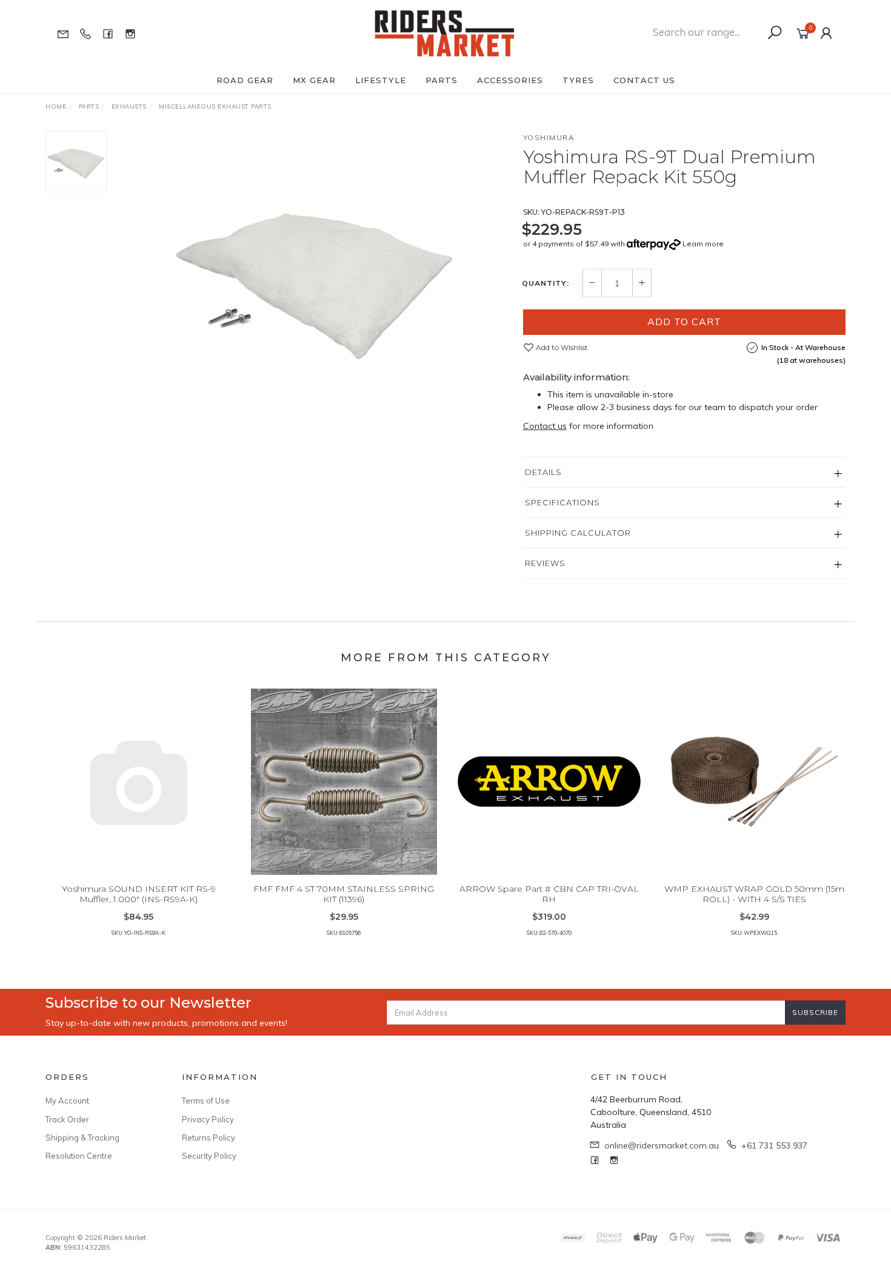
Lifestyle (380, 80)
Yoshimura (549, 137)
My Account (67, 1100)
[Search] (774, 32)
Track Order (67, 1119)
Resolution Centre (78, 1156)
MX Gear (314, 80)
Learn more (703, 243)
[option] (314, 276)
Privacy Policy (208, 1119)
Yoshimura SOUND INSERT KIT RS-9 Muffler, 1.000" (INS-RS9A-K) (139, 894)
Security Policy (209, 1156)
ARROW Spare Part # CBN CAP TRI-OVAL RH (549, 894)
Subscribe (815, 1012)
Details (543, 472)
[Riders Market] (445, 32)
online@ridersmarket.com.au (661, 1145)
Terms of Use (206, 1100)
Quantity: (545, 283)
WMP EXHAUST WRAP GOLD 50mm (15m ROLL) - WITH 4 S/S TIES (754, 894)
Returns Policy (208, 1137)
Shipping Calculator (578, 533)
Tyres (578, 80)
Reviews (545, 563)
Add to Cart (684, 321)
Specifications (562, 502)
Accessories (510, 80)
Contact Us (644, 80)
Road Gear (244, 80)
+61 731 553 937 (774, 1145)
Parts (441, 80)
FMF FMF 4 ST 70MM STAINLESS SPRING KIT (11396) (343, 894)
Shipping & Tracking (82, 1137)
